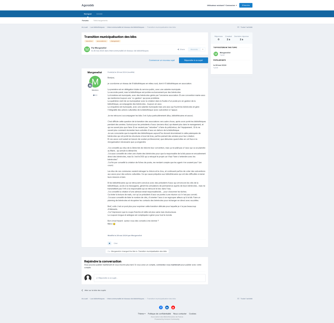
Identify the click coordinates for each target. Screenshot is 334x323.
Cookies (192, 314)
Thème (141, 314)
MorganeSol (225, 53)
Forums (85, 20)
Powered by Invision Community (167, 319)
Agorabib (88, 5)
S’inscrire (246, 5)
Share (182, 49)
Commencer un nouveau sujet (162, 60)
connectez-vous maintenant (168, 265)
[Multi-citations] (109, 243)
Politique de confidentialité (159, 314)
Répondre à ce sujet (193, 60)
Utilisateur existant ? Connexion (221, 5)
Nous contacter (180, 314)
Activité (99, 14)
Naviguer (88, 14)
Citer (116, 243)
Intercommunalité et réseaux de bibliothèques (129, 51)
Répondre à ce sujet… (108, 278)
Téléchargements (100, 20)
